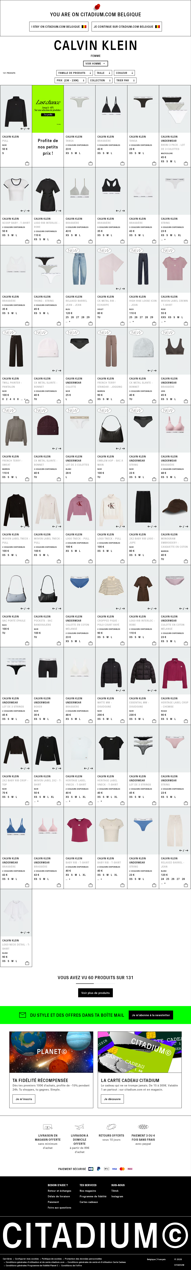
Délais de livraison (59, 1196)
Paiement (53, 1201)
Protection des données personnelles (83, 1258)
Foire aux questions (59, 1207)
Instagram (117, 1196)
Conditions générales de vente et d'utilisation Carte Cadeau (97, 1262)
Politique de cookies (52, 1258)
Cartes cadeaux (89, 1201)
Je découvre (112, 1099)
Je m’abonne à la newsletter (151, 1015)
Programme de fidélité (93, 1196)
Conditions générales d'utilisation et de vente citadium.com (35, 1262)
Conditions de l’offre (71, 1265)
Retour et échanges (59, 1190)
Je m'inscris (24, 1099)
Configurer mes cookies (27, 1258)
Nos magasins (88, 1190)
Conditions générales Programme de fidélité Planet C (32, 1265)
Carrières (7, 1258)
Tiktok (114, 1190)
